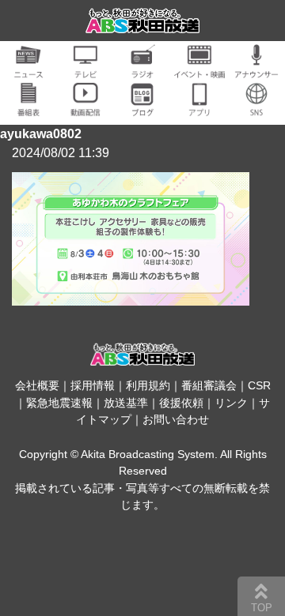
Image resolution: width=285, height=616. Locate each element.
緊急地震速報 (59, 402)
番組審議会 (209, 385)
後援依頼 (181, 402)
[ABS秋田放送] (143, 23)
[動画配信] (85, 107)
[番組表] (28, 107)
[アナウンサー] (256, 69)
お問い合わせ (175, 419)
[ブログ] (142, 107)
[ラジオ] (142, 69)
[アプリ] (199, 107)
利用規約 (148, 385)
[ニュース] (28, 69)
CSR (259, 385)
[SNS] (256, 107)
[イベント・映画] (199, 69)
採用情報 (92, 385)
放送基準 (126, 402)
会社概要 (37, 385)
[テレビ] (85, 69)
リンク (231, 402)
